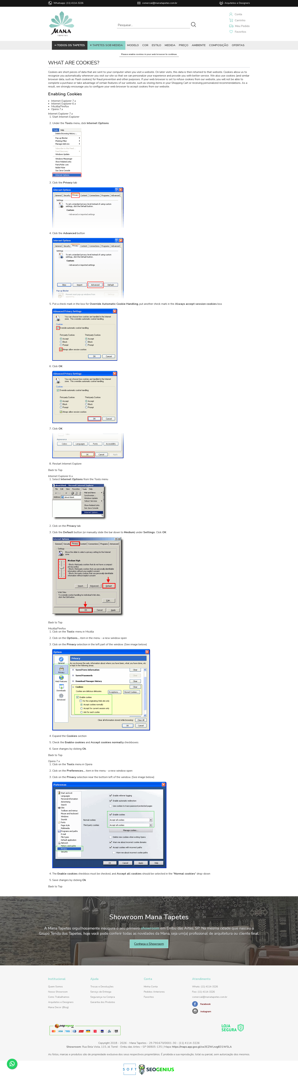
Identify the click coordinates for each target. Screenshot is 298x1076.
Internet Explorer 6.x (63, 104)
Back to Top (55, 470)
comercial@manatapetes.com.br (159, 3)
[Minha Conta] (239, 14)
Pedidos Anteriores (154, 991)
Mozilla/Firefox (60, 106)
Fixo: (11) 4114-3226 (203, 991)
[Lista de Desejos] (239, 26)
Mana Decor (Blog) (58, 1007)
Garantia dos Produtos (102, 1002)
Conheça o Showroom (149, 944)
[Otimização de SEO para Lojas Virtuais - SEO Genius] (156, 1074)
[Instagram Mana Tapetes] (213, 1010)
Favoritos (149, 997)
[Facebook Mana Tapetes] (201, 1006)
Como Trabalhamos (58, 997)
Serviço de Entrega (100, 991)
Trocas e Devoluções (101, 986)
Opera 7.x (57, 109)
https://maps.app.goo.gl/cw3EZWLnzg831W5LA (202, 1047)
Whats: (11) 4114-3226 (205, 986)
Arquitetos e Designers (237, 3)
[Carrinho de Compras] (239, 20)
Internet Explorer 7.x (63, 101)
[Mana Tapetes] (62, 37)
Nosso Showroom (58, 991)
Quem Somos (55, 986)
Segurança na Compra (102, 997)
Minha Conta (151, 986)
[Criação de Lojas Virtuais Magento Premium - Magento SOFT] (130, 1074)
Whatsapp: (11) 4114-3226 (68, 3)
